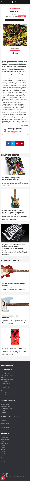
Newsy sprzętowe (5, 439)
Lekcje (2, 455)
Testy (2, 441)
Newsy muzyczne (5, 443)
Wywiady (3, 449)
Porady (2, 457)
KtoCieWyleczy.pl (5, 427)
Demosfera (3, 453)
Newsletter (3, 464)
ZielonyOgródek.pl (5, 381)
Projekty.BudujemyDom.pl (7, 375)
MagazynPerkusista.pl (6, 395)
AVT (21, 476)
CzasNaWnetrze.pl (5, 383)
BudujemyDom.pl (5, 373)
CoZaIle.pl (3, 377)
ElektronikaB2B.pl (5, 404)
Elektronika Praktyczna (6, 408)
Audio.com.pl (4, 391)
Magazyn (3, 460)
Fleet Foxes (22, 16)
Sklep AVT (8, 476)
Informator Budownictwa (7, 379)
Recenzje (3, 451)
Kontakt (3, 462)
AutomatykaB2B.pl (5, 406)
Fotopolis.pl (3, 420)
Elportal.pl (3, 410)
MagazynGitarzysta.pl (6, 393)
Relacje (3, 447)
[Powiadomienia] (3, 478)
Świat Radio (4, 412)
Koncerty (3, 445)
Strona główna (4, 437)
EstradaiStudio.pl (5, 397)
